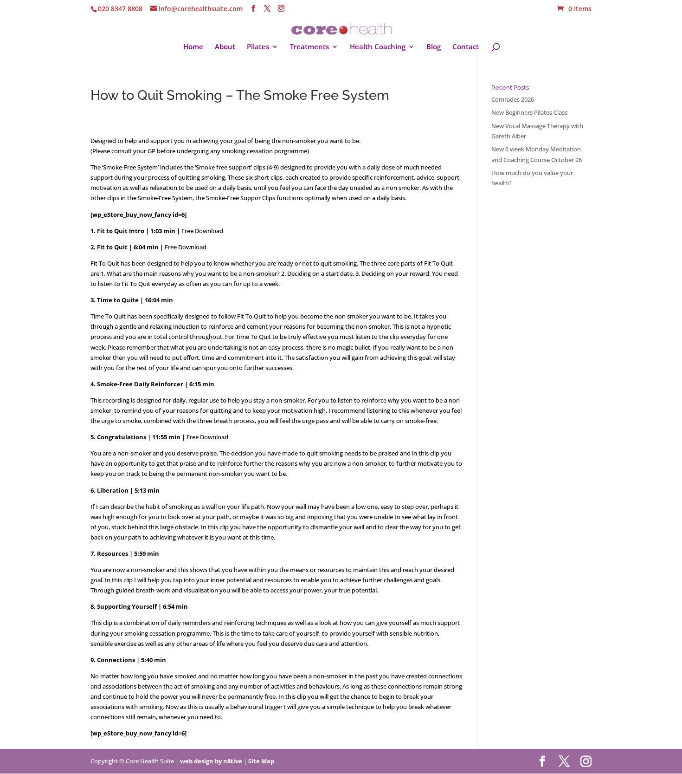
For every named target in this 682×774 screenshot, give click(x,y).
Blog (433, 47)
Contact (465, 47)
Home (193, 47)
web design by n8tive (211, 761)
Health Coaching (377, 47)
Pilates (258, 47)
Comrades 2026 (512, 99)
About (225, 47)
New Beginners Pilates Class (529, 112)
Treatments (309, 47)
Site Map (261, 761)
